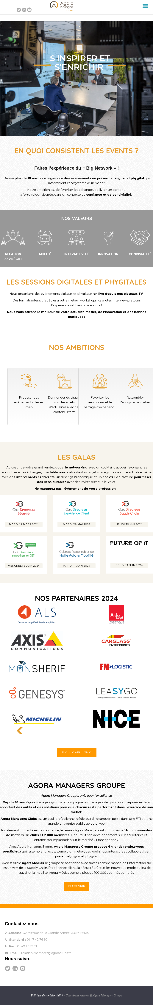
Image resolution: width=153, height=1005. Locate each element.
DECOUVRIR (76, 886)
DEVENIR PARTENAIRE (77, 752)
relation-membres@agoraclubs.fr (46, 953)
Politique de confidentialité (47, 995)
